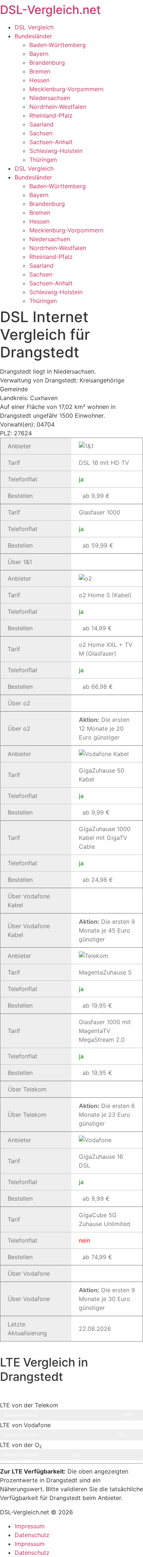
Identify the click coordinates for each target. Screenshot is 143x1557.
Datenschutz (32, 1535)
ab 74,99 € (97, 1257)
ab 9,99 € (96, 495)
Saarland (41, 124)
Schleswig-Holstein (55, 150)
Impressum (30, 1526)
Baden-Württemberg (57, 45)
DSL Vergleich (34, 27)
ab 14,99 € (97, 628)
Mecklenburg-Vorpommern (66, 89)
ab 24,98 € (97, 879)
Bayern (38, 53)
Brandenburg (47, 62)
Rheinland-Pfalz (51, 115)
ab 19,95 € (97, 1005)
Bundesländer (33, 36)
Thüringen (43, 159)
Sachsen (40, 133)
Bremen (39, 71)
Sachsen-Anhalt (51, 142)
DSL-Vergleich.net (50, 10)
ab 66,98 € (97, 686)
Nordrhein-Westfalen (57, 106)
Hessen (39, 80)
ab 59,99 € (97, 545)
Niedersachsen (49, 97)
